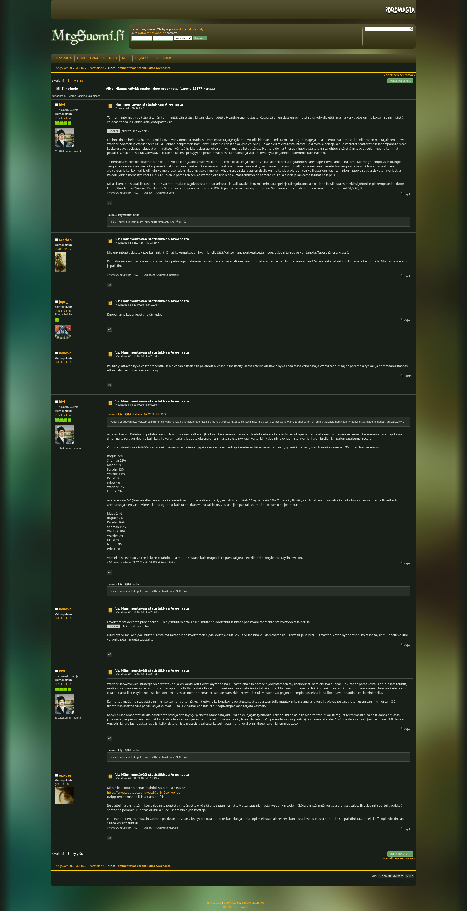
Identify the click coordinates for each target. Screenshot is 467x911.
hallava (65, 353)
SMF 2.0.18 (213, 902)
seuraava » (407, 75)
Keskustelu (64, 58)
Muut (126, 58)
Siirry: (374, 876)
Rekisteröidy (162, 58)
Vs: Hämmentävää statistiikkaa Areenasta (152, 239)
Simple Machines (253, 902)
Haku (94, 58)
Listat (81, 58)
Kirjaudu (141, 58)
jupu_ (63, 301)
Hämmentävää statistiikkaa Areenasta (149, 104)
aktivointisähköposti (151, 33)
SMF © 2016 (232, 902)
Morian (65, 239)
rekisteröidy (195, 29)
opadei (65, 775)
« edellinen (391, 75)
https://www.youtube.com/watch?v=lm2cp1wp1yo (143, 792)
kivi (62, 104)
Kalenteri (110, 58)
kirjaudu (177, 29)
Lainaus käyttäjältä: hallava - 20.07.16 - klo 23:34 (137, 414)
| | (63, 117)
